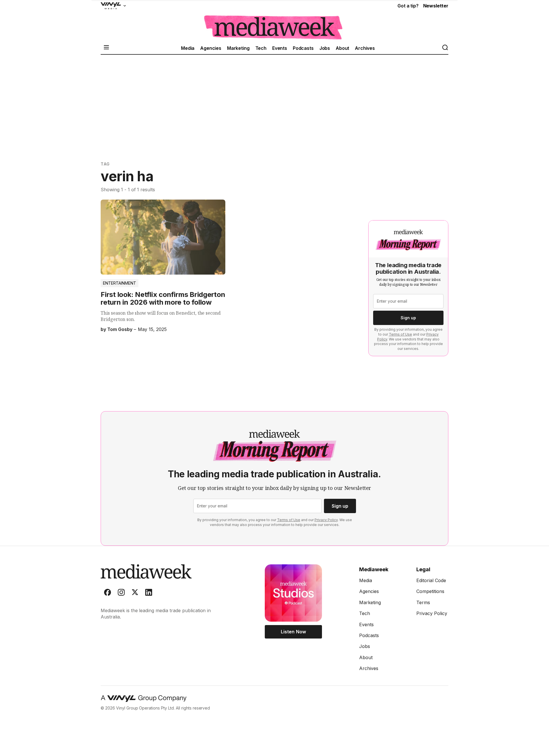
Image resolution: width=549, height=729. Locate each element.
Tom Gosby (119, 329)
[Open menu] (106, 48)
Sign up (408, 317)
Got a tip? (407, 5)
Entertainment (119, 283)
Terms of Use (400, 334)
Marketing (238, 48)
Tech (260, 48)
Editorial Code (431, 580)
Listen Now (293, 632)
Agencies (210, 48)
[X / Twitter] (135, 593)
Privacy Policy (326, 520)
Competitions (430, 591)
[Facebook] (107, 593)
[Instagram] (121, 593)
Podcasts (303, 48)
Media (187, 48)
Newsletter (435, 5)
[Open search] (444, 48)
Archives (365, 48)
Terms (423, 602)
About (342, 48)
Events (279, 48)
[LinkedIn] (148, 593)
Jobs (324, 48)
